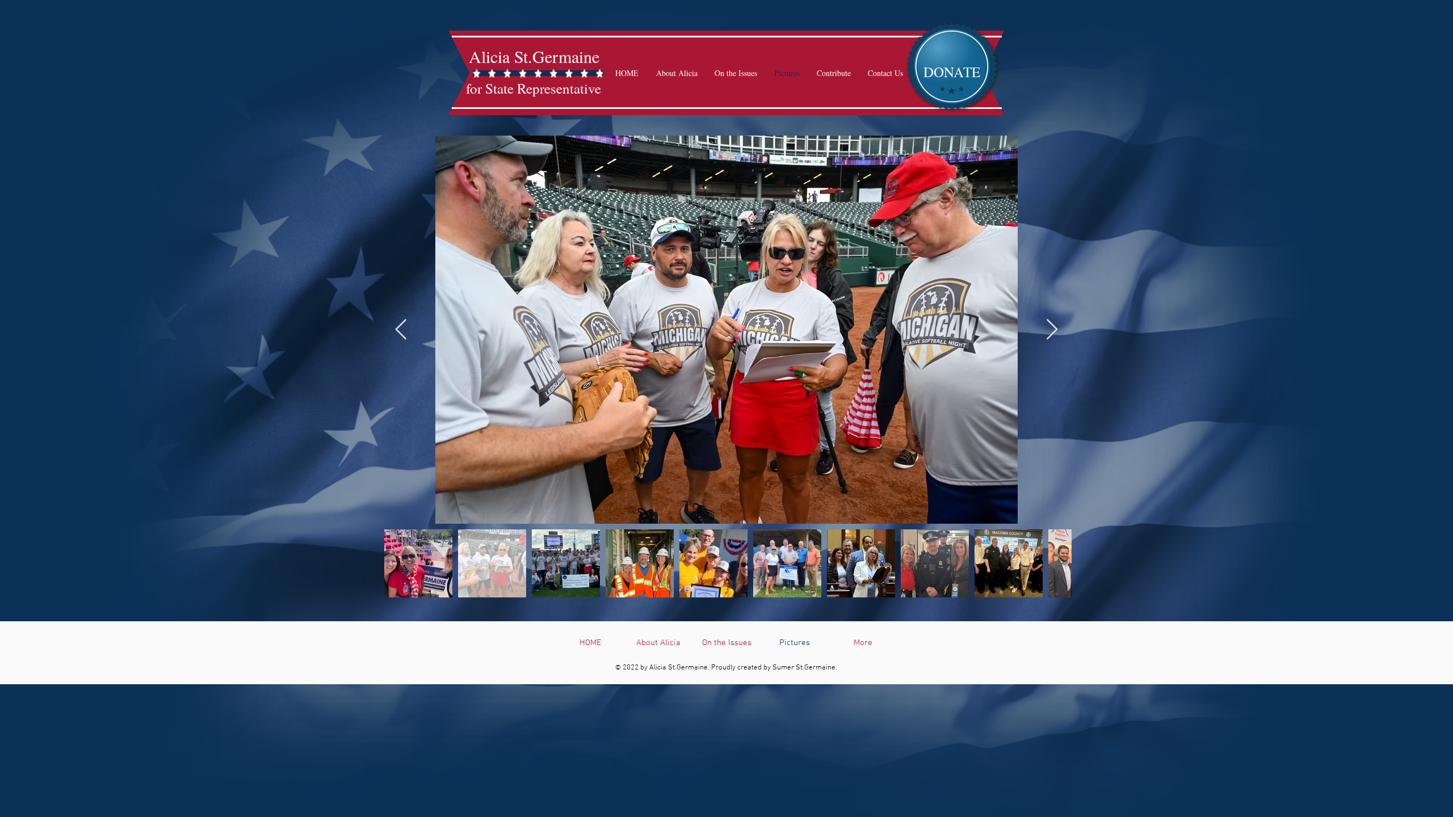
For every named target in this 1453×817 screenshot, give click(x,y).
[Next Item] (1052, 330)
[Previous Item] (401, 330)
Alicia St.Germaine (534, 56)
